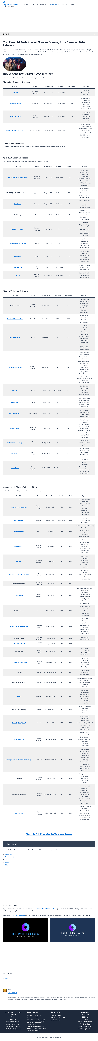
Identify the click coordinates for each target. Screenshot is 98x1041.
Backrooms (14, 454)
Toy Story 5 (19, 561)
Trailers (71, 4)
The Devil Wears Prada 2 (15, 319)
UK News (33, 4)
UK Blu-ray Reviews (33, 1030)
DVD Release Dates (19, 915)
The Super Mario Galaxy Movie (18, 177)
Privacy (13, 1014)
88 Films (85, 1017)
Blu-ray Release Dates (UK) (35, 1022)
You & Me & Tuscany (17, 229)
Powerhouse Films (85, 1026)
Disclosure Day (19, 531)
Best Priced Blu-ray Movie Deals (37, 1028)
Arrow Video (85, 1015)
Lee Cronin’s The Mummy (18, 243)
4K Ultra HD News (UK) (34, 1015)
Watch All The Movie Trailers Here (49, 834)
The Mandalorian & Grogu (15, 443)
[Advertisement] (49, 20)
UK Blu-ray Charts (32, 1024)
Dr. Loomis (12, 993)
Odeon (7, 860)
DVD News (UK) (56, 1015)
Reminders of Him (15, 103)
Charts (42, 4)
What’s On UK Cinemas (13, 1029)
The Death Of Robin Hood (19, 662)
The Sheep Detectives (15, 367)
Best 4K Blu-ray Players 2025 (36, 1026)
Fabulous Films (85, 1024)
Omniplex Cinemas (12, 857)
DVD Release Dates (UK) (58, 1018)
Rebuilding (17, 256)
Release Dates (53, 4)
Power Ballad (15, 468)
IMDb (6, 978)
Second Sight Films (84, 1029)
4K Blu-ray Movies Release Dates (45, 909)
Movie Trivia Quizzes (13, 1026)
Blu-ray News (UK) (33, 1018)
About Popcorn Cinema (13, 1012)
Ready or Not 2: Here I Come (15, 131)
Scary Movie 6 (18, 546)
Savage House (19, 520)
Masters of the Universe (19, 507)
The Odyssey (19, 595)
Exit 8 (18, 275)
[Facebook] (3, 34)
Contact (13, 1019)
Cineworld (9, 854)
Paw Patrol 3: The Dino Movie (19, 644)
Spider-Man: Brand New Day (19, 626)
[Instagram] (8, 34)
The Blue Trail (17, 267)
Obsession (14, 402)
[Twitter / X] (6, 34)
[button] (37, 4)
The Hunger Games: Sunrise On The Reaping (19, 760)
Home (26, 4)
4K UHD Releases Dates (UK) (36, 1020)
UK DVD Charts (55, 1020)
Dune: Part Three (19, 813)
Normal (14, 390)
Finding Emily (14, 428)
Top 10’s (64, 4)
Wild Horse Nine (19, 739)
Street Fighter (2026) (19, 723)
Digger (19, 696)
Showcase (9, 862)
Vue (6, 865)
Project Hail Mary (15, 116)
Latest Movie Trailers (13, 1024)
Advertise (13, 1017)
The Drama (17, 204)
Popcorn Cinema (10, 5)
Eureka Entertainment (85, 1022)
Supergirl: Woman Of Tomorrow (19, 575)
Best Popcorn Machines (13, 1022)
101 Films (85, 1019)
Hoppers (15, 92)
